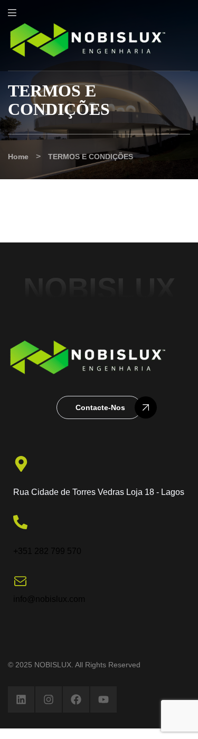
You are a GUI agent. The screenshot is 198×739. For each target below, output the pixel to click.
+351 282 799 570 (47, 551)
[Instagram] (48, 699)
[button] (99, 407)
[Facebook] (76, 699)
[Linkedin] (21, 699)
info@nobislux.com (49, 599)
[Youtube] (103, 699)
